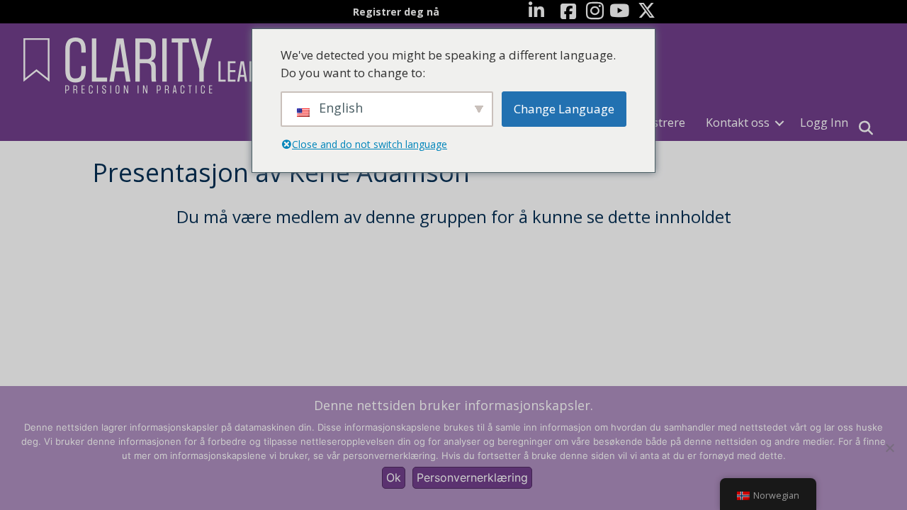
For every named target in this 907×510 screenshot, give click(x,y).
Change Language (564, 109)
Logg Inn (824, 122)
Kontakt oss (738, 122)
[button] (779, 123)
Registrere (657, 122)
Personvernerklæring (472, 477)
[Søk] (866, 128)
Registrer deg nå (396, 11)
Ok (393, 477)
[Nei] (889, 448)
